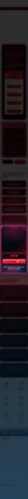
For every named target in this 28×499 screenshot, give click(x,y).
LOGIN (12, 256)
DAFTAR (12, 261)
